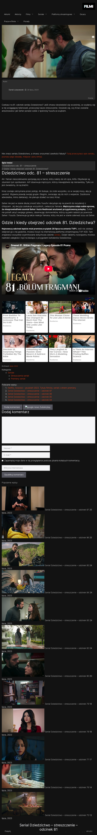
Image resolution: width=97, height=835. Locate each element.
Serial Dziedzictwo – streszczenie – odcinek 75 (67, 815)
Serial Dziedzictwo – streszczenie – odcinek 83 (67, 620)
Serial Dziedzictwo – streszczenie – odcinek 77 (67, 759)
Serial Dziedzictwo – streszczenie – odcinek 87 (30, 391)
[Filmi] (88, 7)
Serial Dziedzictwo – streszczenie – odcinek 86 (30, 394)
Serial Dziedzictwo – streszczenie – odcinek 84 (30, 400)
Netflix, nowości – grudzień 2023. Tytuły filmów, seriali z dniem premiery (42, 388)
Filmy (28, 14)
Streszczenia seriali (20, 376)
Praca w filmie (10, 21)
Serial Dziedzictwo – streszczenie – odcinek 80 (67, 676)
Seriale (41, 14)
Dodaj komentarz (12, 407)
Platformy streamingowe (62, 14)
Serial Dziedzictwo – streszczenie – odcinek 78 (67, 732)
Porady (26, 21)
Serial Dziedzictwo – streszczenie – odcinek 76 (67, 787)
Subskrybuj (44, 407)
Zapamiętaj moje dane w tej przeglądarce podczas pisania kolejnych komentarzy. (42, 460)
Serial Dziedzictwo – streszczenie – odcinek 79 (67, 704)
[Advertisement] (48, 132)
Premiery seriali (18, 379)
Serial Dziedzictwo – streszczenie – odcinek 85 (30, 397)
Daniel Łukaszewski (16, 90)
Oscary (83, 14)
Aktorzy (18, 14)
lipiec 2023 (14, 366)
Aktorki (7, 14)
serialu (57, 235)
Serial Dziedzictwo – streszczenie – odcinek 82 (67, 648)
